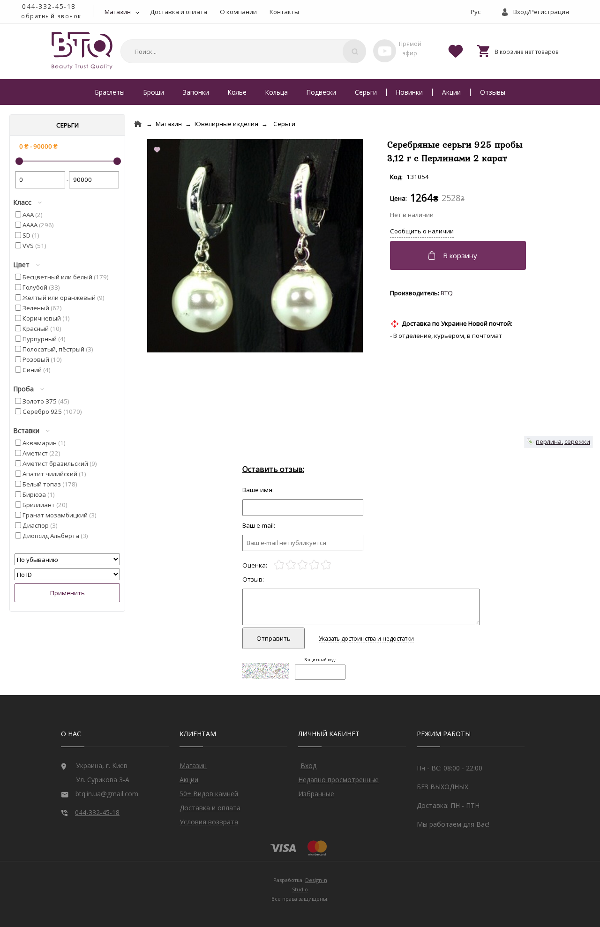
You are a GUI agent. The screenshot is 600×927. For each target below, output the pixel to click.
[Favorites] (455, 50)
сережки (577, 441)
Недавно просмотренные (338, 779)
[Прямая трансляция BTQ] (384, 50)
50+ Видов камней (209, 793)
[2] (291, 565)
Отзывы (492, 92)
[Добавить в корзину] (459, 255)
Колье (237, 92)
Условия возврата (209, 821)
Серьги (366, 92)
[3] (302, 565)
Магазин (118, 11)
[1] (279, 565)
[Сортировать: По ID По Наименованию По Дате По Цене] (67, 574)
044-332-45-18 (49, 6)
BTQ (447, 293)
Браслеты (110, 92)
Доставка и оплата (178, 11)
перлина (549, 441)
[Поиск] (354, 51)
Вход (308, 765)
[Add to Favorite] (159, 150)
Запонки (196, 92)
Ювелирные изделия (226, 124)
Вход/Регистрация (541, 11)
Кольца (276, 92)
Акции (451, 92)
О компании (238, 11)
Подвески (321, 92)
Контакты (284, 11)
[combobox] (242, 51)
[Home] (137, 123)
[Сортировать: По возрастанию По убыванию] (67, 559)
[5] (326, 565)
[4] (314, 565)
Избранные (316, 793)
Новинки (409, 92)
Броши (153, 92)
